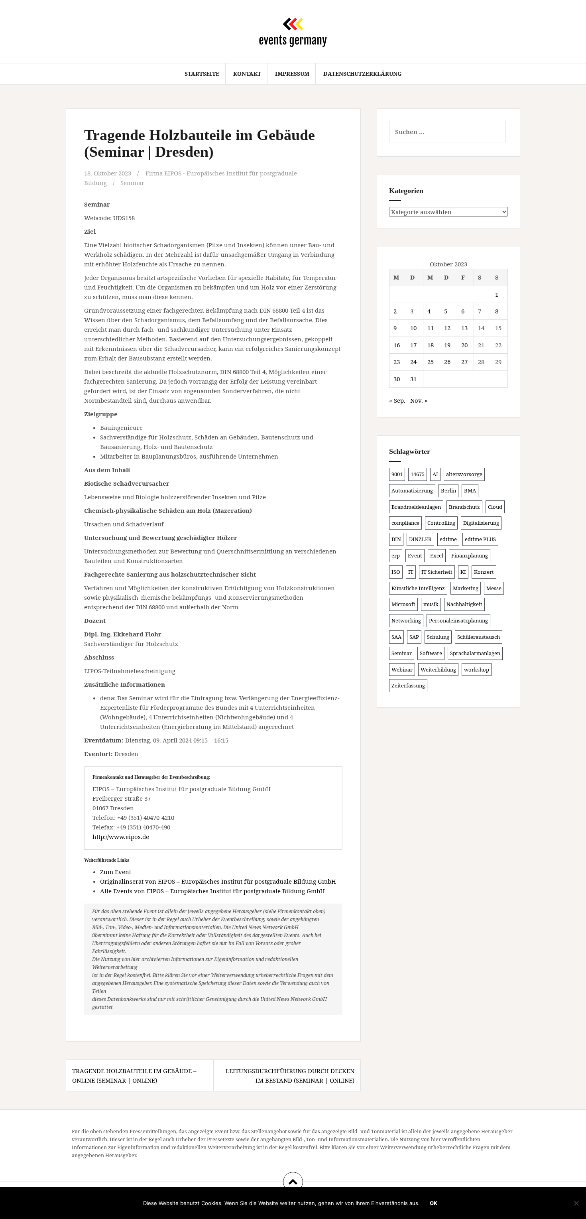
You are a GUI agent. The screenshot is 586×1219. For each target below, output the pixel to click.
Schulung (438, 636)
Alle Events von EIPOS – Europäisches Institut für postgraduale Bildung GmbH (212, 891)
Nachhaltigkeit (464, 604)
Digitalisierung (481, 522)
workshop (476, 669)
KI (463, 571)
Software (431, 653)
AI (435, 474)
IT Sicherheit (436, 571)
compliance (405, 522)
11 (430, 328)
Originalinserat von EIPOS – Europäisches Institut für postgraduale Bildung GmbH (218, 881)
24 (413, 362)
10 (413, 328)
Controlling (441, 522)
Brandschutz (464, 506)
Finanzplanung (469, 555)
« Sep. (397, 400)
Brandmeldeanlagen (416, 506)
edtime (448, 539)
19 (447, 345)
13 (464, 328)
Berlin (448, 490)
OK (433, 1203)
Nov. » (419, 400)
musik (431, 604)
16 (396, 345)
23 (396, 362)
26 (447, 362)
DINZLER (420, 539)
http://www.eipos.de (120, 837)
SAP (414, 636)
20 (464, 345)
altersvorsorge (464, 474)
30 (396, 379)
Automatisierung (412, 490)
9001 (397, 474)
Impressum (292, 73)
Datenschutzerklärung (362, 73)
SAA (396, 636)
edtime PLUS (480, 539)
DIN (396, 539)
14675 (418, 474)
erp (395, 555)
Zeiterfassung (408, 685)
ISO (395, 571)
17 (413, 345)
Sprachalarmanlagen (475, 653)
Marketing (465, 588)
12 (447, 328)
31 (413, 379)
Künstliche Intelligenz (418, 588)
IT (410, 571)
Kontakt (247, 73)
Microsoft (403, 604)
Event (415, 555)
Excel (436, 555)
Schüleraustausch (478, 636)
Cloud (495, 506)
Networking (406, 620)
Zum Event (115, 872)
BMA (470, 490)
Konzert (484, 571)
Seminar (132, 183)
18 (430, 345)
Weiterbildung (438, 669)
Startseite (202, 73)
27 (464, 362)
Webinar (402, 669)
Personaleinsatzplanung (458, 620)
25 (430, 362)
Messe (493, 588)
